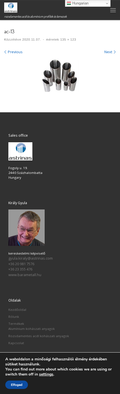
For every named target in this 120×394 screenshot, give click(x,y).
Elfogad (16, 385)
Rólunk (13, 316)
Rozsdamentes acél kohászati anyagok (38, 336)
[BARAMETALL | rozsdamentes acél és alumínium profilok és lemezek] (10, 6)
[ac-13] (60, 75)
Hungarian (79, 3)
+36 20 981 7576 (21, 263)
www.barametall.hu (24, 274)
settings (46, 374)
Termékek (16, 323)
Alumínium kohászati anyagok (31, 329)
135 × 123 (67, 39)
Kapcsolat (16, 343)
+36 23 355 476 (20, 269)
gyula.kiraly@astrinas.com (30, 258)
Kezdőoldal (17, 309)
